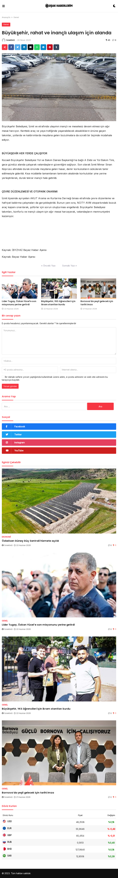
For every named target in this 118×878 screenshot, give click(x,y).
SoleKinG (10, 40)
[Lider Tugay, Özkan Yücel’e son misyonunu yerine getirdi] (19, 288)
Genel (16, 17)
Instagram (19, 442)
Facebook (19, 426)
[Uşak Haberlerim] (59, 6)
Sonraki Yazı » (69, 265)
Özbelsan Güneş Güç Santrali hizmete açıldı (30, 541)
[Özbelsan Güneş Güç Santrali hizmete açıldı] (59, 501)
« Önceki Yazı (48, 265)
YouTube (19, 450)
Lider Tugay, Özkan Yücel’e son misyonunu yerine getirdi (19, 303)
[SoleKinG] (4, 40)
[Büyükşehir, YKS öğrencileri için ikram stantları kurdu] (59, 288)
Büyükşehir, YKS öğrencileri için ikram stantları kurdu (58, 303)
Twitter (18, 434)
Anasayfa (6, 17)
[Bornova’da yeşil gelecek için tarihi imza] (98, 288)
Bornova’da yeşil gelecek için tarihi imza (28, 792)
